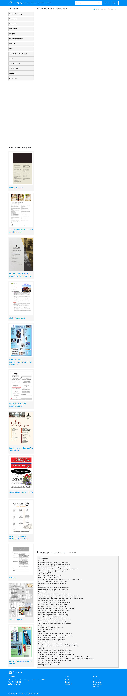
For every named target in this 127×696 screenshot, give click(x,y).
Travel (11, 58)
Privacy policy (97, 682)
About (67, 680)
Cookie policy (97, 684)
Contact (67, 682)
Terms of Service (98, 680)
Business (12, 73)
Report (114, 9)
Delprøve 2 (13, 578)
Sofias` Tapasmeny (15, 619)
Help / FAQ (68, 684)
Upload (106, 3)
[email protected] (15, 684)
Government (13, 78)
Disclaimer (96, 686)
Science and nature (16, 38)
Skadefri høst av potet (17, 318)
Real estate (13, 29)
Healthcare (13, 24)
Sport (11, 48)
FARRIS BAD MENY (16, 188)
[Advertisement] (21, 112)
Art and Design (14, 63)
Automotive (13, 68)
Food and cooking (15, 14)
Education (12, 19)
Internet (12, 43)
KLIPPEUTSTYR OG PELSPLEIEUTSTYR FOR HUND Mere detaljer (20, 362)
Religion (12, 34)
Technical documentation (18, 53)
